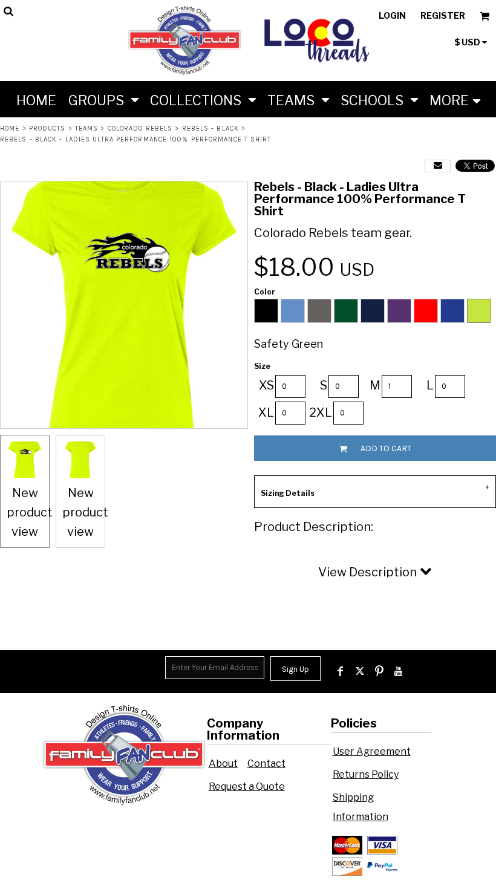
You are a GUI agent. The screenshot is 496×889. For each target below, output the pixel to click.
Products (47, 128)
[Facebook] (340, 671)
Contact (266, 763)
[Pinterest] (379, 671)
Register (442, 15)
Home (9, 128)
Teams (87, 128)
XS (266, 385)
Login (392, 15)
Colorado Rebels (140, 128)
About (223, 763)
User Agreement (372, 751)
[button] (103, 99)
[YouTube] (398, 671)
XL (266, 412)
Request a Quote (247, 786)
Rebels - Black (210, 128)
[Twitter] (359, 671)
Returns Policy (366, 774)
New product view (30, 512)
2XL (320, 412)
